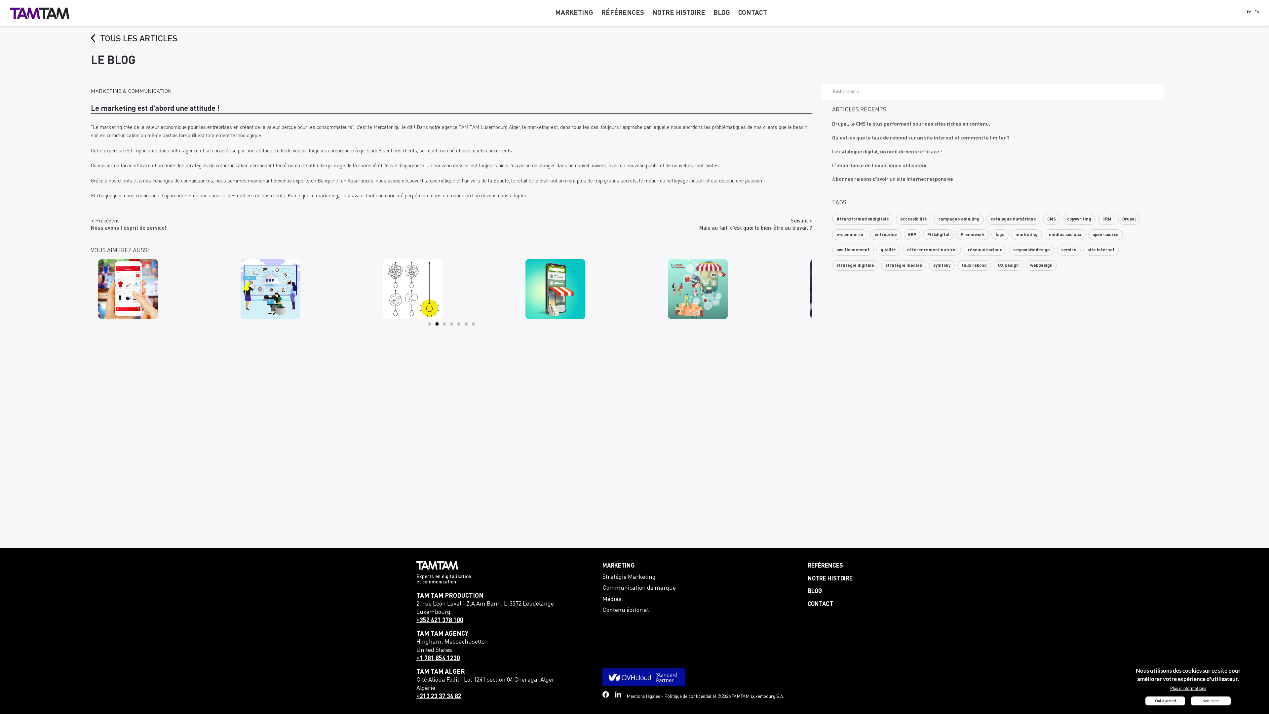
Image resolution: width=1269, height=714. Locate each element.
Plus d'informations (1188, 688)
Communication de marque (639, 588)
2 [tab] (437, 324)
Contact (820, 604)
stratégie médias (903, 265)
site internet (1101, 250)
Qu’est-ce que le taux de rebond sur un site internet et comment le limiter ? (921, 138)
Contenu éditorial (625, 610)
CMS (1051, 219)
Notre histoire (830, 579)
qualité (888, 250)
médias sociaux (1065, 235)
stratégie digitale (855, 265)
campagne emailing (959, 219)
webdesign (1041, 265)
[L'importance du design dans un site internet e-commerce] (167, 289)
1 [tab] (430, 324)
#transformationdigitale (862, 219)
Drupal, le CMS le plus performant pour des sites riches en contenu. (911, 124)
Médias (612, 599)
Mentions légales (643, 696)
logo (1000, 235)
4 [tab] (451, 324)
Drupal (1129, 219)
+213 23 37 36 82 (438, 696)
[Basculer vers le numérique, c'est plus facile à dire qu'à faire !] (452, 289)
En (1256, 12)
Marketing (618, 566)
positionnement (852, 250)
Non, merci (1211, 700)
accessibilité (913, 219)
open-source (1106, 235)
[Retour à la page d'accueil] (39, 13)
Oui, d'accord (1165, 700)
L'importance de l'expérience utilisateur (879, 166)
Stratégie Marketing (629, 577)
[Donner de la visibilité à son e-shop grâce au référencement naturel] (594, 289)
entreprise (885, 235)
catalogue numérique (1013, 219)
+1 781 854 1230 (438, 658)
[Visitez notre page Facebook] (605, 694)
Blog (815, 591)
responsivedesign (1031, 250)
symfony (941, 265)
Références (825, 566)
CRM (1106, 219)
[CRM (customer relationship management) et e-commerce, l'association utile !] (737, 289)
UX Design (1008, 265)
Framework (972, 235)
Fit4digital (938, 235)
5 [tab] (459, 324)
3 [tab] (444, 324)
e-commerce (849, 235)
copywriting (1079, 219)
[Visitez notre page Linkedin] (618, 695)
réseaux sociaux (985, 250)
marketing (1027, 235)
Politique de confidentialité (690, 696)
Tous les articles (138, 39)
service (1068, 250)
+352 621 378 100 (439, 620)
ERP (912, 235)
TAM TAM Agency (442, 634)
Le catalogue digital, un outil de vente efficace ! (887, 152)
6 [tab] (466, 324)
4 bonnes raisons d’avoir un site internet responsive (892, 179)
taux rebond (974, 265)
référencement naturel (932, 250)
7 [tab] (473, 324)
